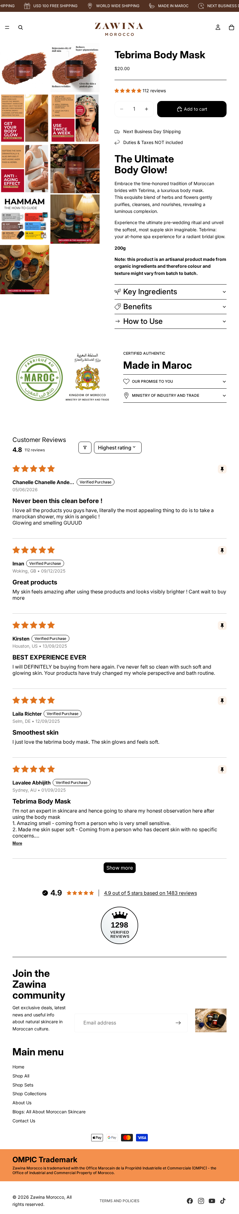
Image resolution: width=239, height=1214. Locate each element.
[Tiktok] (223, 1201)
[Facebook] (190, 1201)
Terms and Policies (119, 1200)
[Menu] (7, 27)
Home (18, 1066)
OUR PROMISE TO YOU (152, 381)
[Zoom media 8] (75, 219)
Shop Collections (29, 1093)
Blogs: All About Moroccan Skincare (49, 1111)
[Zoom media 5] (24, 168)
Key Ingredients (150, 291)
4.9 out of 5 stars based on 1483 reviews (150, 893)
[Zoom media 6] (75, 168)
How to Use (143, 321)
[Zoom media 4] (75, 118)
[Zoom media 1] (24, 67)
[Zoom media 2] (75, 67)
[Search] (20, 27)
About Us (21, 1102)
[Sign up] (178, 1022)
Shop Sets (22, 1084)
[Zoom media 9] (24, 269)
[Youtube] (212, 1201)
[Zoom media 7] (24, 219)
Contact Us (23, 1120)
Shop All (20, 1075)
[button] (129, 90)
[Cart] (231, 27)
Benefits (137, 306)
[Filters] (84, 447)
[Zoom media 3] (24, 118)
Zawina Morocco (47, 1197)
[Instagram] (201, 1201)
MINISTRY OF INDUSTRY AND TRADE (165, 395)
